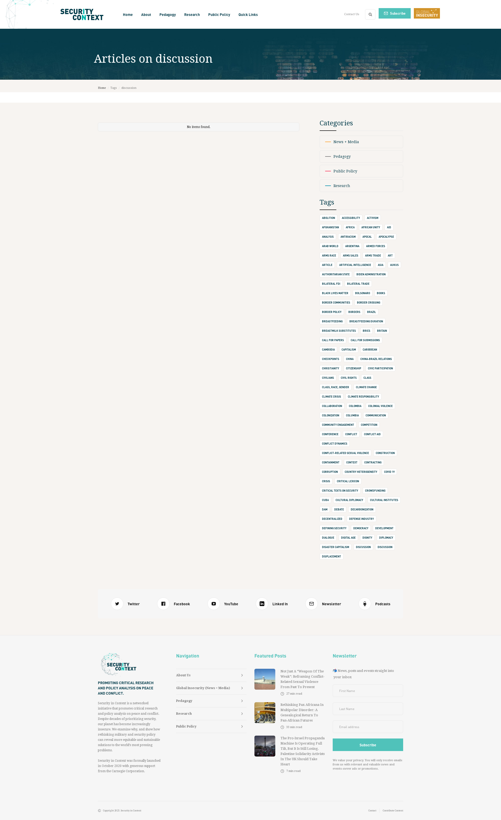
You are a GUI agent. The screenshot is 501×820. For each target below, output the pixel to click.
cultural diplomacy (349, 500)
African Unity (370, 227)
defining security (334, 528)
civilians (328, 377)
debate (339, 509)
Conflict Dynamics (334, 443)
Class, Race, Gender (335, 387)
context (351, 462)
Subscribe (397, 13)
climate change (366, 387)
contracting (372, 462)
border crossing (368, 302)
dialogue (328, 537)
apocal (367, 236)
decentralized (332, 518)
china (350, 358)
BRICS (366, 330)
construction (385, 453)
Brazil (371, 311)
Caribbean (370, 349)
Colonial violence (380, 406)
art (390, 255)
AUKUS (394, 264)
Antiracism (348, 236)
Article (327, 264)
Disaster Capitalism (335, 547)
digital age (348, 537)
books (381, 293)
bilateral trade (358, 283)
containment (330, 462)
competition (369, 424)
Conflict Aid (372, 434)
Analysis (328, 236)
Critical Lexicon (348, 481)
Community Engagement (338, 424)
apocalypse (386, 236)
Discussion (385, 547)
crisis (326, 481)
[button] (146, 14)
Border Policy (332, 311)
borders (354, 311)
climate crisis (331, 396)
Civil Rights (349, 377)
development (384, 528)
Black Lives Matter (335, 293)
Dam (324, 509)
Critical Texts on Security (340, 490)
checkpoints (330, 358)
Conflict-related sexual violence (345, 453)
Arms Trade (373, 255)
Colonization (330, 415)
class (367, 377)
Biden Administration (371, 274)
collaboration (332, 406)
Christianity (330, 368)
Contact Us (351, 14)
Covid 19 (389, 471)
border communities (336, 302)
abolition (328, 217)
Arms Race (329, 255)
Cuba (325, 500)
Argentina (352, 246)
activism (372, 217)
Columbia (352, 415)
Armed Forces (375, 246)
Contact (372, 810)
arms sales (350, 255)
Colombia (355, 406)
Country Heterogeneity (361, 471)
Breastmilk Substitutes (339, 330)
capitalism (349, 349)
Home (128, 14)
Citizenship (353, 368)
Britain (382, 330)
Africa (350, 227)
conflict (351, 434)
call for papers (333, 340)
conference (330, 434)
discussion (363, 547)
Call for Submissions (365, 340)
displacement (331, 556)
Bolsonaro (362, 293)
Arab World (330, 246)
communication (376, 415)
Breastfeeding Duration (366, 321)
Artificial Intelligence (355, 264)
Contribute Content (393, 810)
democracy (360, 528)
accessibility (351, 217)
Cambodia (328, 349)
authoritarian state (336, 274)
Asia (380, 264)
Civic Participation (380, 368)
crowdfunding (375, 490)
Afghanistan (330, 227)
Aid (389, 227)
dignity (367, 537)
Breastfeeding (332, 321)
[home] (83, 14)
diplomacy (386, 537)
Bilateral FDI (331, 283)
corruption (330, 471)
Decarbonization (362, 509)
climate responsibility (363, 396)
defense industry (361, 518)
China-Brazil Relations (376, 358)
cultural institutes (384, 500)
